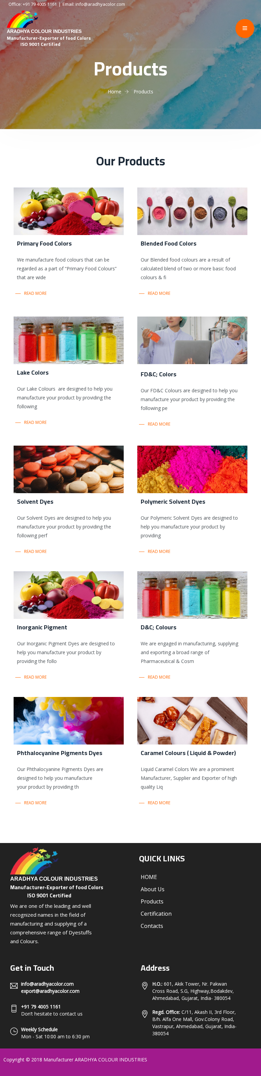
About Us (152, 889)
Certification (156, 913)
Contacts (152, 926)
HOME (149, 877)
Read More (35, 293)
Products (152, 901)
